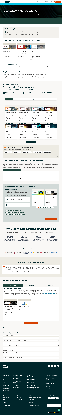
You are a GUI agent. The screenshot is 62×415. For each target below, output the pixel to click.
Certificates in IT (16, 385)
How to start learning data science (47, 21)
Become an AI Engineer (50, 386)
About (4, 399)
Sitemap (30, 407)
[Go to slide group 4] (43, 207)
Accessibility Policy (32, 402)
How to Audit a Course (50, 377)
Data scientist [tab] (50, 169)
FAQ (52, 21)
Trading (4, 378)
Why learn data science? (21, 21)
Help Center (19, 400)
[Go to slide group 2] (40, 207)
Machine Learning (6, 388)
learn (8, 7)
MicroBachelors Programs (17, 377)
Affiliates (4, 402)
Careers (4, 407)
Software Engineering (6, 385)
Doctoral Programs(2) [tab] (52, 99)
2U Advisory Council (6, 405)
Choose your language (52, 395)
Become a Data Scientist (50, 383)
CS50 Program (15, 374)
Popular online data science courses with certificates (7, 21)
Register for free (57, 1)
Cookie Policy (31, 400)
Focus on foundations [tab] (12, 285)
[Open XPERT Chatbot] (59, 409)
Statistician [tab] (12, 169)
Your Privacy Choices (33, 408)
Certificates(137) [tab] (9, 99)
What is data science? (16, 21)
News (4, 408)
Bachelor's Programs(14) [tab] (42, 99)
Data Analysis (5, 379)
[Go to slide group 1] (38, 207)
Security (18, 402)
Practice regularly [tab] (50, 285)
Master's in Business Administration (33, 381)
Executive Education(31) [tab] (23, 99)
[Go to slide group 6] (47, 207)
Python (4, 374)
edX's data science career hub (49, 293)
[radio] (8, 152)
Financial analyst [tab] (30, 169)
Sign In (52, 1)
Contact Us (19, 399)
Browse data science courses (27, 21)
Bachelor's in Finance (31, 378)
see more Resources (49, 388)
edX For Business (47, 1)
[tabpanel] (31, 122)
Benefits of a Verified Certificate (51, 374)
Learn (7, 1)
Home (4, 7)
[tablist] (31, 99)
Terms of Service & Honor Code (35, 397)
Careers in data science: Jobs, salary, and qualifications (36, 21)
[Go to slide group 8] (50, 207)
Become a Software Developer (51, 385)
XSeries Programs (16, 378)
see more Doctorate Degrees (32, 389)
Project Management (6, 386)
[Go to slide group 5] (45, 207)
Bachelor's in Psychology (31, 376)
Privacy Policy (31, 399)
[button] (37, 2)
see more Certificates (17, 387)
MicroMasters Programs (17, 375)
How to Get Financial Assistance (51, 375)
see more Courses (6, 390)
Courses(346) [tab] (15, 99)
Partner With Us (6, 397)
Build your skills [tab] (31, 285)
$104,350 (18, 178)
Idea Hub (19, 397)
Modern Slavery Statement (34, 405)
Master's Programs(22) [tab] (33, 99)
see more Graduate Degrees (32, 388)
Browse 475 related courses (51, 218)
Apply (57, 397)
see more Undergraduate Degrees (33, 387)
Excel (4, 382)
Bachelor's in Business (31, 379)
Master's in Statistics (30, 382)
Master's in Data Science (31, 385)
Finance (4, 381)
